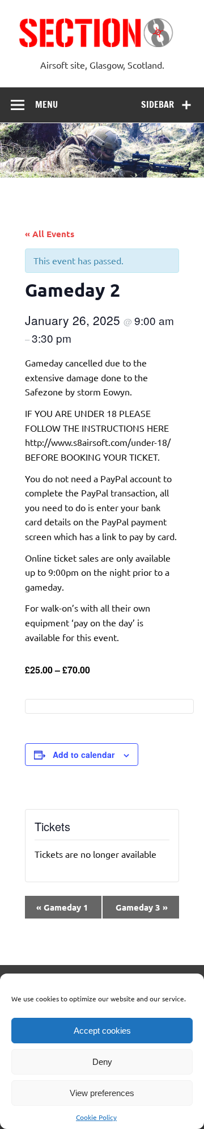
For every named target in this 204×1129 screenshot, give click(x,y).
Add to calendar (83, 754)
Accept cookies (102, 1030)
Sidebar (157, 104)
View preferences (102, 1093)
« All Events (49, 233)
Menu (46, 104)
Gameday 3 (142, 907)
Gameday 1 (62, 907)
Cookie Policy (96, 1117)
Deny (102, 1062)
